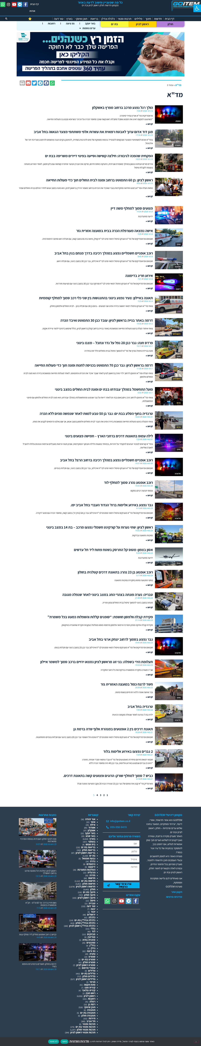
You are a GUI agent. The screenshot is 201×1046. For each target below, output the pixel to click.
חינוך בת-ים (89, 892)
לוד (93, 931)
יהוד (93, 911)
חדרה (92, 875)
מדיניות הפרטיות (79, 1041)
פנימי (92, 982)
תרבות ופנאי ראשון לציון (82, 1032)
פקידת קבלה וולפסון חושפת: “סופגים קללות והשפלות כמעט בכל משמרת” (100, 616)
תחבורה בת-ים (87, 1012)
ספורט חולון (89, 962)
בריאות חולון (88, 850)
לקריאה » (149, 124)
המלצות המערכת (86, 869)
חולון (170, 24)
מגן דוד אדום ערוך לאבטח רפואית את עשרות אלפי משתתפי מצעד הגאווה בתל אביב (93, 131)
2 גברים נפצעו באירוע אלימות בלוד (128, 751)
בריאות (94, 19)
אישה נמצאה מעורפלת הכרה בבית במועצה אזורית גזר (114, 230)
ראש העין (90, 993)
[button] (197, 8)
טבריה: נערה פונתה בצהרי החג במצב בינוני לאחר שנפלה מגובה (107, 594)
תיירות (92, 1018)
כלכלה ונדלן (108, 19)
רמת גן (91, 1004)
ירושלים (91, 914)
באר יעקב (90, 23)
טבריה (92, 903)
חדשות (158, 19)
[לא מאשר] (196, 1041)
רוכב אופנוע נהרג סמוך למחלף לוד (128, 482)
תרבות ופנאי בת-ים (85, 1026)
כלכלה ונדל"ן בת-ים (84, 920)
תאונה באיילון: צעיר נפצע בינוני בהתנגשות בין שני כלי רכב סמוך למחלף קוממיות (96, 297)
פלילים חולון (88, 976)
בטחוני (91, 841)
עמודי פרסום (88, 968)
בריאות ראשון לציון (85, 852)
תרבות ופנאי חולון (86, 1029)
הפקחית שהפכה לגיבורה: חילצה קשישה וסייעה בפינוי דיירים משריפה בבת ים (99, 155)
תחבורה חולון (88, 1015)
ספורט (92, 956)
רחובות (51, 23)
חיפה (92, 900)
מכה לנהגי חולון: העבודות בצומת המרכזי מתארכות (38, 840)
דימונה (91, 866)
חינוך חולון (89, 895)
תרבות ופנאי (124, 19)
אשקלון (91, 830)
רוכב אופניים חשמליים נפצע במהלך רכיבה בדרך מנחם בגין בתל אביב (103, 253)
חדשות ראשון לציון (85, 886)
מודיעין (91, 937)
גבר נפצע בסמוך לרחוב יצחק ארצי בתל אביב (121, 639)
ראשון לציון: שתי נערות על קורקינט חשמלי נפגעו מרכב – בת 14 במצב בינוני (99, 527)
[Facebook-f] (25, 4)
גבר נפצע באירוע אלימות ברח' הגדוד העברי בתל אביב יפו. (111, 504)
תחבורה (91, 1010)
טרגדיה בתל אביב (140, 706)
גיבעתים (91, 864)
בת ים (114, 24)
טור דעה (58, 19)
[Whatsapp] (2, 4)
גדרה (92, 861)
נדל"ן (92, 945)
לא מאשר (54, 1041)
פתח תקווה (89, 984)
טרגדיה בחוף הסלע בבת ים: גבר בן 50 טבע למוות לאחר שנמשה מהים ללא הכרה (96, 413)
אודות (32, 11)
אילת (92, 824)
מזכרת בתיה (88, 939)
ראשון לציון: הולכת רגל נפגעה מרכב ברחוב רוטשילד (40, 872)
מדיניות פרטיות (174, 897)
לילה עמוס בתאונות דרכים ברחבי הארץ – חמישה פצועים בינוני (109, 435)
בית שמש (90, 844)
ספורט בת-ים (88, 959)
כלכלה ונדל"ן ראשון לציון (82, 925)
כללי (93, 928)
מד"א (178, 85)
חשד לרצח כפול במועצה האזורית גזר (127, 684)
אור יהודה (90, 819)
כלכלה (92, 917)
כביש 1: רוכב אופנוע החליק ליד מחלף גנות (37, 934)
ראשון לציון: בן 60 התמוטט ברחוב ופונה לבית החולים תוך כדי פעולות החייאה (99, 180)
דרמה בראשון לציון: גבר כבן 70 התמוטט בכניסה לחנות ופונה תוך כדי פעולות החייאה (94, 365)
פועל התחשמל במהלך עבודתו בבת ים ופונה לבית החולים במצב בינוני (104, 389)
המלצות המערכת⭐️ (39, 19)
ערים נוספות (88, 28)
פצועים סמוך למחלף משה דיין (132, 208)
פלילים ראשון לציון (85, 979)
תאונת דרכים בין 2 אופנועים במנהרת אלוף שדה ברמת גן (113, 728)
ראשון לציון (142, 24)
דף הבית (34, 4)
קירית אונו (90, 987)
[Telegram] (19, 4)
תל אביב (91, 1021)
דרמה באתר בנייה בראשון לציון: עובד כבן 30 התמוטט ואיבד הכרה (106, 320)
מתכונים (91, 942)
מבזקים (91, 934)
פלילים (138, 19)
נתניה (92, 953)
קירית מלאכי (88, 990)
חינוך (148, 19)
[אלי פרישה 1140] (100, 75)
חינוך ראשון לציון (86, 897)
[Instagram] (8, 4)
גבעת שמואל (88, 858)
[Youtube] (14, 4)
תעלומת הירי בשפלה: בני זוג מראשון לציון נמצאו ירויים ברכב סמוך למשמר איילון (96, 661)
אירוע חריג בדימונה (139, 275)
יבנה (93, 909)
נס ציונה (70, 23)
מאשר (64, 1041)
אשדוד (91, 827)
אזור (93, 822)
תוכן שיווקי (81, 19)
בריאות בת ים (88, 847)
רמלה (92, 1001)
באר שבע (90, 836)
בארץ (69, 19)
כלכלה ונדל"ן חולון (85, 923)
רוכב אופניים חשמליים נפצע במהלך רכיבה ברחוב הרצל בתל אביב (106, 460)
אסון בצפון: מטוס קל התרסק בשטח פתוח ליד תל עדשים (113, 549)
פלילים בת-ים (88, 973)
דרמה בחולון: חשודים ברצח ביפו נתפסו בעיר (39, 965)
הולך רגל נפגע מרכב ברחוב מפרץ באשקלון (122, 107)
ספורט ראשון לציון (85, 965)
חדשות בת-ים (88, 881)
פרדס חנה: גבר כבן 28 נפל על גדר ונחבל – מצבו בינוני (114, 342)
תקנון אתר (176, 892)
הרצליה (91, 872)
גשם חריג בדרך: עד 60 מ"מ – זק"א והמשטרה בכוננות (40, 904)
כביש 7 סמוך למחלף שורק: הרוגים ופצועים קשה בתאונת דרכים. (108, 775)
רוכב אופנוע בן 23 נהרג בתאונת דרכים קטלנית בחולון (115, 572)
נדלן (93, 948)
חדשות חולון (88, 883)
